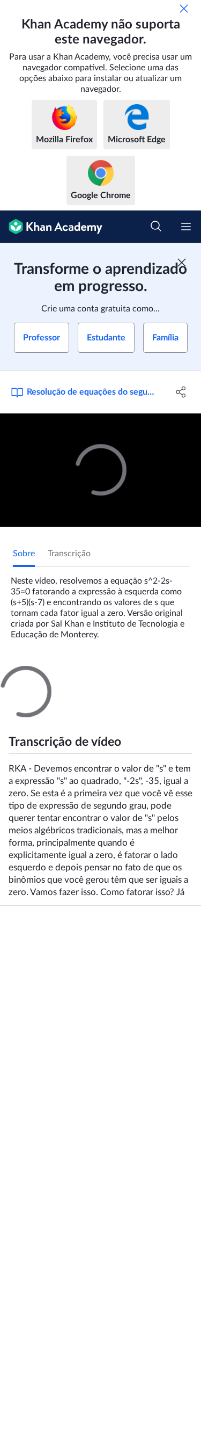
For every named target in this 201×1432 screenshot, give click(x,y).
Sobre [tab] (24, 553)
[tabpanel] (100, 603)
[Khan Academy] (51, 227)
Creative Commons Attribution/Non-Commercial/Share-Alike (92, 928)
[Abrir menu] (186, 226)
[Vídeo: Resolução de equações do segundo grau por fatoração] (100, 470)
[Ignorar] (183, 8)
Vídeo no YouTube (34, 944)
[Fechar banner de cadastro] (181, 262)
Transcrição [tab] (69, 553)
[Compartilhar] (181, 392)
